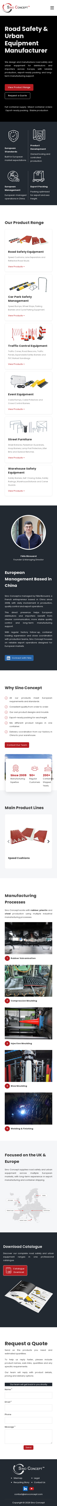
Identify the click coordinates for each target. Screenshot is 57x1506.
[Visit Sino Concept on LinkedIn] (25, 1488)
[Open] (52, 8)
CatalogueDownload (19, 1270)
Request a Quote (17, 95)
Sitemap (18, 1478)
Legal (37, 1478)
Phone (8, 1414)
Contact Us (39, 1482)
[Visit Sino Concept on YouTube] (31, 1488)
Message (9, 1427)
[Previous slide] (9, 841)
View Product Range (19, 87)
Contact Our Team (17, 745)
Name (8, 1389)
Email (7, 1402)
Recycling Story (21, 1482)
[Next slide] (48, 841)
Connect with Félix (22, 657)
